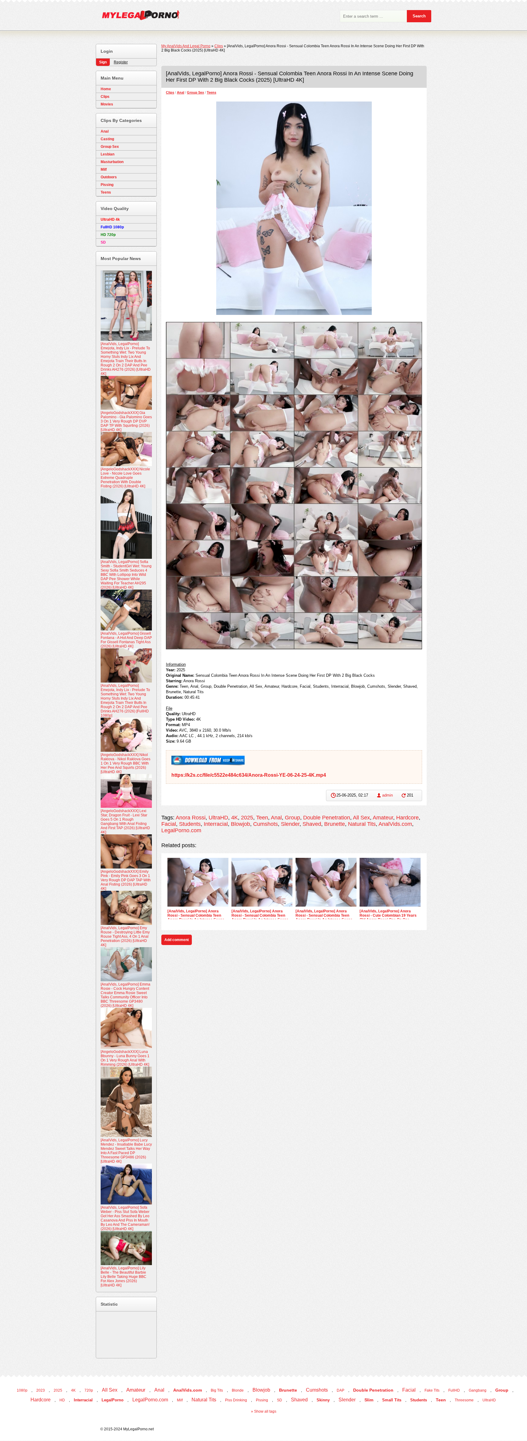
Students (190, 824)
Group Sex (195, 92)
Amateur (383, 818)
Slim (368, 1399)
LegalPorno (113, 1400)
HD (62, 1400)
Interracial (216, 824)
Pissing (107, 185)
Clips (170, 92)
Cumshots (265, 824)
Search (419, 16)
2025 (247, 818)
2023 (40, 1390)
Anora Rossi (191, 818)
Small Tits (391, 1400)
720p (88, 1390)
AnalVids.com (395, 824)
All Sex (361, 818)
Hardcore (407, 818)
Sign (103, 62)
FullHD (454, 1390)
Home (106, 89)
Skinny (323, 1400)
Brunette (334, 824)
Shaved (312, 824)
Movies (107, 104)
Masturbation (112, 162)
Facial (168, 824)
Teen (262, 818)
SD (279, 1400)
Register (121, 62)
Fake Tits (432, 1390)
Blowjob (240, 824)
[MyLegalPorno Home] (138, 17)
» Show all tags (263, 1411)
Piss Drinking (236, 1400)
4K (234, 818)
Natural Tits (362, 824)
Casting (107, 139)
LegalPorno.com (181, 830)
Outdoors (109, 177)
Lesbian (107, 154)
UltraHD (218, 818)
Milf (104, 169)
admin (387, 795)
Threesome (464, 1400)
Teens (211, 92)
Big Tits (217, 1390)
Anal (180, 92)
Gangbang (477, 1390)
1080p (22, 1390)
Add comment (176, 940)
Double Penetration (326, 818)
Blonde (238, 1390)
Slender (290, 824)
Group (292, 818)
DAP (340, 1390)
